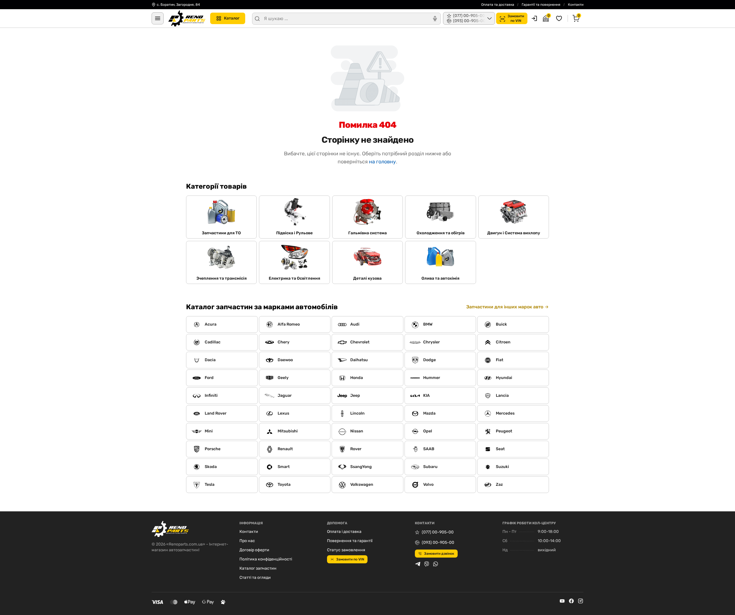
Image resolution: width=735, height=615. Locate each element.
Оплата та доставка (497, 5)
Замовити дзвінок (439, 554)
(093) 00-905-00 (438, 542)
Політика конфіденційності (265, 559)
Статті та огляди (255, 577)
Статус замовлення (346, 550)
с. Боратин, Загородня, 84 (178, 5)
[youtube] (562, 601)
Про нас (247, 540)
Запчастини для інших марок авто (504, 307)
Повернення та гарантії (349, 540)
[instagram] (580, 601)
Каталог (231, 18)
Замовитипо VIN (516, 18)
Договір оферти (254, 550)
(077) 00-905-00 (438, 532)
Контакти (575, 5)
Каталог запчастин (257, 568)
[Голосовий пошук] (435, 19)
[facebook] (571, 601)
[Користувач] (534, 18)
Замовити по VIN (350, 559)
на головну (382, 161)
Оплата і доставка (344, 531)
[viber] (427, 564)
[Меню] (158, 18)
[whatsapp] (435, 564)
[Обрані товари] (559, 18)
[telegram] (418, 564)
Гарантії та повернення (541, 5)
